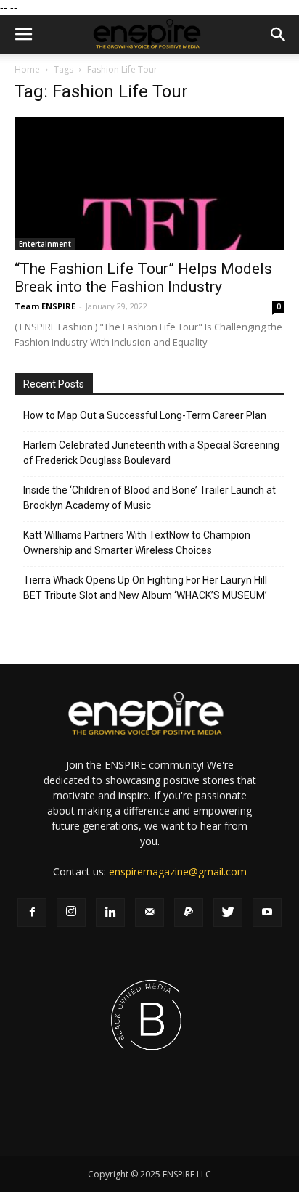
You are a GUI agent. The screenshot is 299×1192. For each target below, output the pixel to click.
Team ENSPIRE (45, 306)
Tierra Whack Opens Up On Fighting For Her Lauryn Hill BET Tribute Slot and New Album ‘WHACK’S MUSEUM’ (145, 587)
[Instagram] (71, 912)
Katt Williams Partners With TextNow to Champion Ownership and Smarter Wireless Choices (136, 542)
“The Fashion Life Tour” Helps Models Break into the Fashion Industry (143, 277)
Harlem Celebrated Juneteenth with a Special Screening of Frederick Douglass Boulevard (151, 452)
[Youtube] (267, 912)
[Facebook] (31, 912)
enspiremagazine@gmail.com (178, 871)
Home (27, 69)
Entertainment (45, 244)
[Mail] (149, 912)
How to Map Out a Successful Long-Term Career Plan (144, 415)
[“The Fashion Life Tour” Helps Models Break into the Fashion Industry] (149, 183)
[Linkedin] (110, 912)
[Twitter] (227, 912)
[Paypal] (188, 912)
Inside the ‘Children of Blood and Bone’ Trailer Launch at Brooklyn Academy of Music (149, 497)
